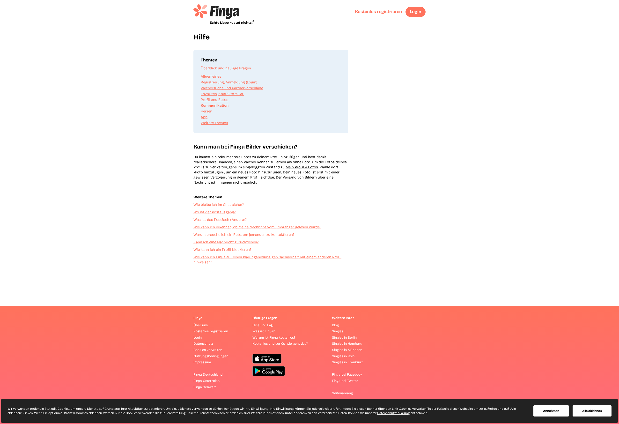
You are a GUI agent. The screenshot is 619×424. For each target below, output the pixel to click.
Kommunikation (214, 105)
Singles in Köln (343, 356)
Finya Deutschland (207, 374)
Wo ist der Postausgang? (214, 212)
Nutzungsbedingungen (210, 356)
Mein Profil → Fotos (302, 167)
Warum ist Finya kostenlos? (273, 337)
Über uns (200, 325)
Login (415, 11)
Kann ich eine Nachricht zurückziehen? (225, 242)
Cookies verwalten (207, 350)
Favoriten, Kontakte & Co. (222, 94)
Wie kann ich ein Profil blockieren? (222, 249)
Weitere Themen (214, 123)
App (204, 117)
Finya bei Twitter (345, 381)
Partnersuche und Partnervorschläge (232, 88)
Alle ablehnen (592, 411)
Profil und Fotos (214, 99)
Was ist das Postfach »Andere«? (220, 219)
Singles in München (347, 350)
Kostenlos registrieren (378, 11)
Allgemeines (211, 76)
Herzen (206, 111)
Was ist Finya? (263, 331)
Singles (337, 331)
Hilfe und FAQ (262, 325)
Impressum (202, 362)
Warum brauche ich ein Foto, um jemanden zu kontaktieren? (243, 234)
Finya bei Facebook (347, 374)
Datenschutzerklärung (393, 413)
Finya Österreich (206, 381)
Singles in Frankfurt (347, 362)
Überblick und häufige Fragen (226, 68)
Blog (335, 325)
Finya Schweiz (204, 387)
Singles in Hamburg (347, 344)
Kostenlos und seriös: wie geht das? (280, 344)
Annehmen (551, 411)
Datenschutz (203, 344)
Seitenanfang (342, 393)
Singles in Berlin (344, 337)
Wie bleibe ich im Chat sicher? (218, 204)
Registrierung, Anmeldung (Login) (229, 82)
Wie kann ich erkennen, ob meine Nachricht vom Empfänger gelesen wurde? (257, 227)
